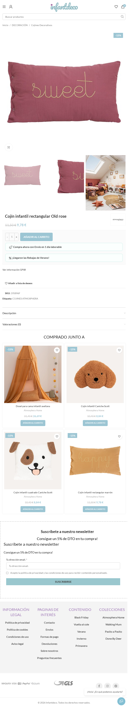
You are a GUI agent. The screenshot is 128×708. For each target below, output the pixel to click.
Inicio (5, 25)
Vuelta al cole (81, 624)
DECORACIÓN (20, 25)
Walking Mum (114, 624)
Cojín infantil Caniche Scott (95, 406)
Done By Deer (114, 638)
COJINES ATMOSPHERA (25, 298)
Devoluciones (49, 643)
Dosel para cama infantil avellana (33, 406)
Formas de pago (49, 636)
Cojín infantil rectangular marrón (95, 492)
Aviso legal (17, 643)
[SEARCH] (122, 16)
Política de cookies (17, 629)
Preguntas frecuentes (49, 657)
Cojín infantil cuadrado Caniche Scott (33, 492)
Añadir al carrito (36, 236)
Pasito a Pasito (113, 631)
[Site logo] (64, 6)
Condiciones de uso (17, 636)
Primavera (81, 645)
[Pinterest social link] (115, 686)
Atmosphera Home (33, 410)
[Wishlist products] (116, 6)
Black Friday (81, 617)
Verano (81, 631)
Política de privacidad (17, 622)
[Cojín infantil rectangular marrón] (95, 460)
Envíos (49, 629)
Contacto (49, 622)
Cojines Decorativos (41, 25)
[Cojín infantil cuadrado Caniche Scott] (33, 460)
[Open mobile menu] (4, 6)
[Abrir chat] (121, 701)
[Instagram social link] (107, 686)
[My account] (11, 6)
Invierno (81, 638)
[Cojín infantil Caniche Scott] (95, 374)
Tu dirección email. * (16, 559)
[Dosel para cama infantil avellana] (33, 374)
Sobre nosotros (49, 650)
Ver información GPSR (14, 269)
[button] (32, 423)
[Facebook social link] (99, 686)
